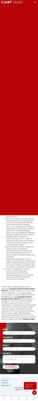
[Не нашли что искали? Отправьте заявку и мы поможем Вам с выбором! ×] (34, 392)
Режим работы (6, 385)
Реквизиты (4, 383)
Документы (5, 380)
